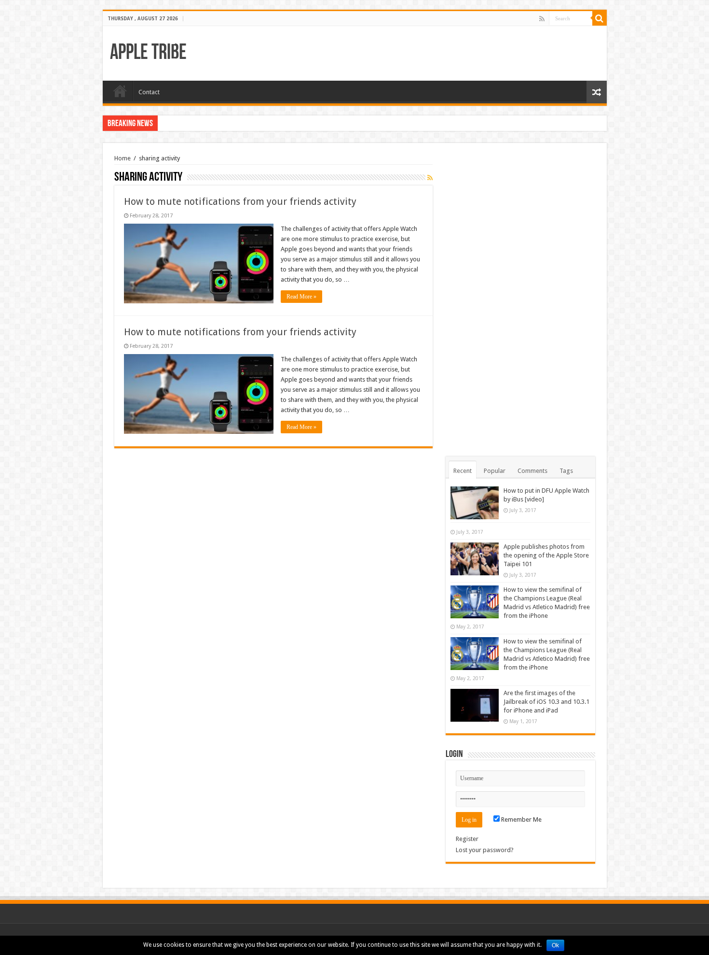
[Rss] (541, 19)
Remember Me (521, 819)
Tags (566, 470)
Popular (494, 470)
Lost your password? (485, 850)
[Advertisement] (520, 299)
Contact (149, 92)
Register (467, 838)
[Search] (599, 18)
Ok (555, 945)
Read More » (301, 296)
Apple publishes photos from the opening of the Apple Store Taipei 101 (546, 555)
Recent (462, 470)
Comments (532, 470)
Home (120, 91)
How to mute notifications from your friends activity (240, 201)
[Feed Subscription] (430, 178)
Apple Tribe (148, 53)
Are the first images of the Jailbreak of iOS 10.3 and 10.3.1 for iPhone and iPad (546, 701)
